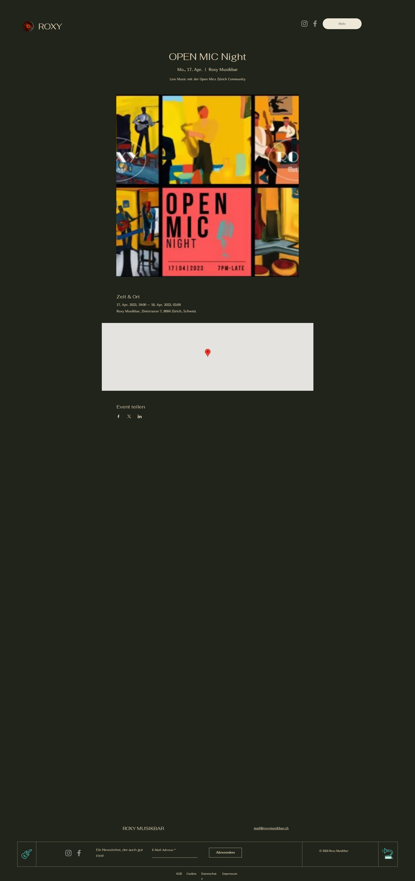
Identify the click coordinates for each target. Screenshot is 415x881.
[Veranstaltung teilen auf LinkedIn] (140, 416)
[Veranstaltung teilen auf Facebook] (119, 416)
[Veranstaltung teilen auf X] (129, 416)
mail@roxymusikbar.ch (271, 828)
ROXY (50, 26)
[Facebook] (315, 23)
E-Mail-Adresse (162, 849)
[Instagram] (304, 23)
